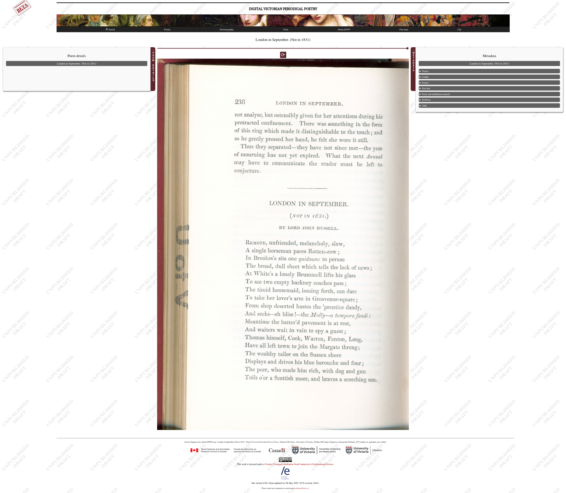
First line (426, 88)
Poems (167, 29)
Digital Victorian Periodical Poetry (283, 9)
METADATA (413, 62)
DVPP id (426, 99)
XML (424, 105)
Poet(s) (425, 70)
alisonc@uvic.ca (302, 488)
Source (425, 82)
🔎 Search (110, 29)
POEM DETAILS (153, 67)
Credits (425, 76)
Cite (459, 29)
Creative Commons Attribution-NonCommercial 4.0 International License (299, 464)
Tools (285, 29)
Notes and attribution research (436, 93)
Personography (227, 29)
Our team (403, 29)
